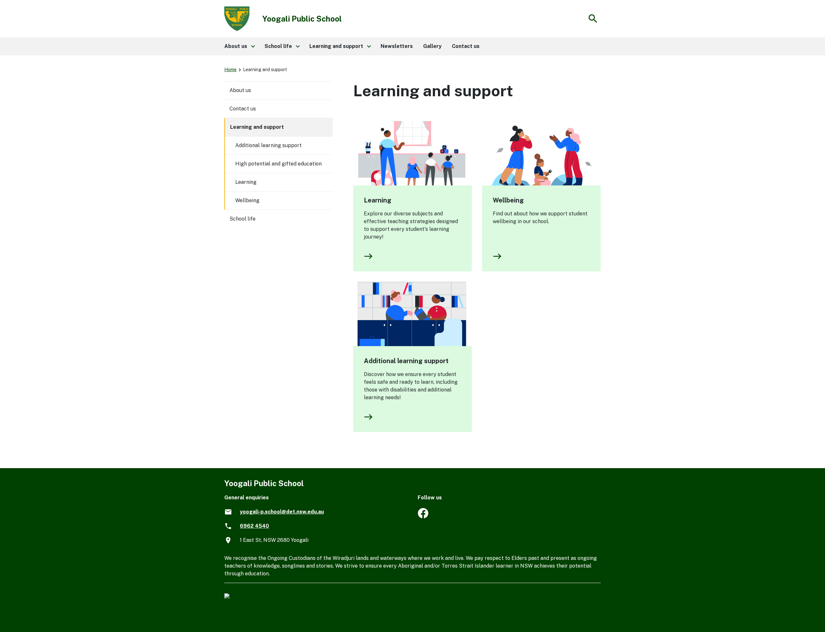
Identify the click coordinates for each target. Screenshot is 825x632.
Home (230, 69)
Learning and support (257, 127)
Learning (377, 200)
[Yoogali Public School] (423, 517)
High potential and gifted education (278, 164)
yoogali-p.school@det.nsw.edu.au (282, 512)
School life (242, 219)
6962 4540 (254, 526)
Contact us (242, 109)
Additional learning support (406, 361)
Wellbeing (508, 200)
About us (240, 90)
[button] (239, 46)
